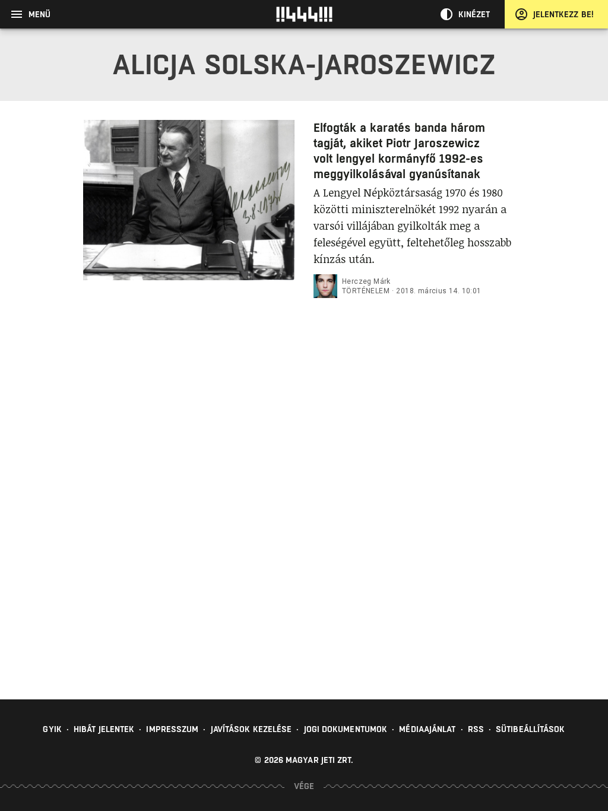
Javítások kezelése (251, 729)
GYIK (52, 729)
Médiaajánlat (427, 729)
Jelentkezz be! (563, 14)
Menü (39, 14)
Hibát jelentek (104, 729)
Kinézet (474, 14)
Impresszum (172, 729)
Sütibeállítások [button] (530, 729)
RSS (476, 729)
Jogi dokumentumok (346, 729)
